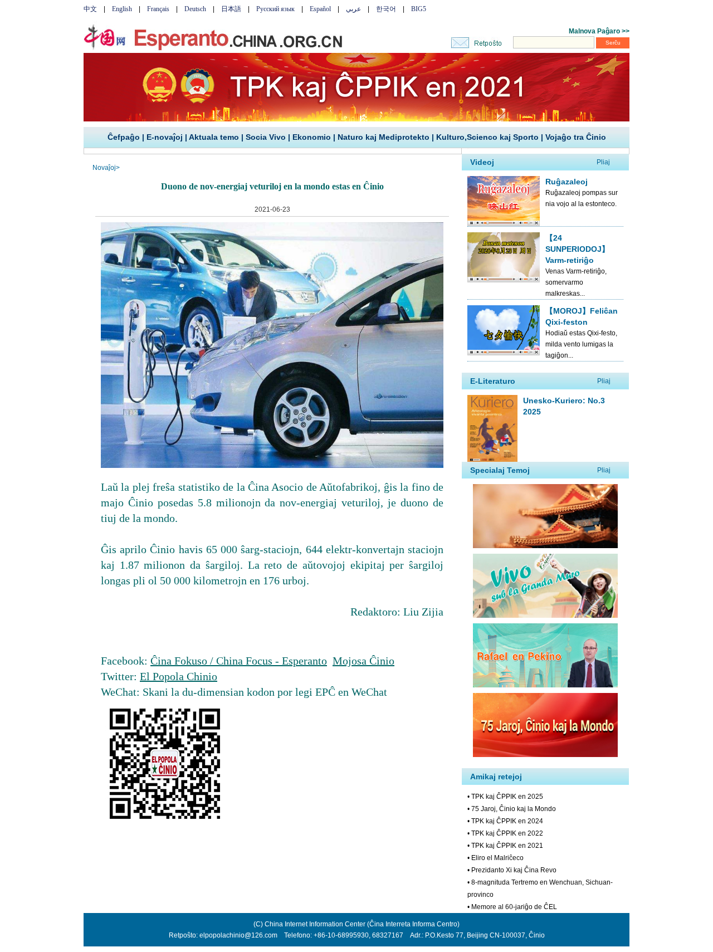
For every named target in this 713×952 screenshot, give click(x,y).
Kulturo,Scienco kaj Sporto (487, 137)
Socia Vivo (266, 137)
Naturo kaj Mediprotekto (383, 137)
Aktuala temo (214, 137)
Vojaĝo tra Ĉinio (575, 137)
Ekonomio (311, 137)
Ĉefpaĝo (124, 137)
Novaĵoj (104, 168)
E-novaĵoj (164, 137)
